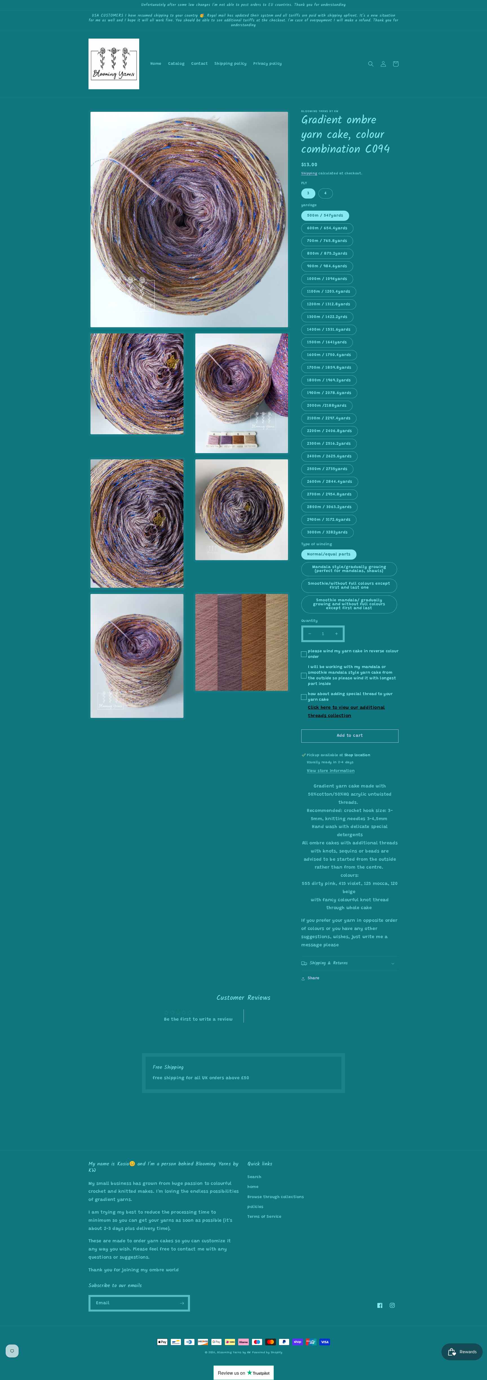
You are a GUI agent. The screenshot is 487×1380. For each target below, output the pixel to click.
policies (255, 1207)
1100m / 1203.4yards (328, 292)
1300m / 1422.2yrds (327, 317)
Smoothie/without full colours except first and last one (349, 586)
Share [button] (314, 978)
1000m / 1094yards (327, 279)
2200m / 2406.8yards (329, 431)
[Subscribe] (182, 1303)
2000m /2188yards (327, 406)
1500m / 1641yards (327, 342)
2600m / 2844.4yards (329, 482)
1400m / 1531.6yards (329, 330)
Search (254, 1177)
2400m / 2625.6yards (329, 456)
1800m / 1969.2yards (329, 380)
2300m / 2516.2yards (329, 444)
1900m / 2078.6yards (329, 393)
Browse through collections (275, 1197)
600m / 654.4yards (327, 228)
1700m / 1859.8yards (329, 368)
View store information (331, 771)
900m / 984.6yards (327, 266)
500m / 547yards (325, 216)
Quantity (309, 621)
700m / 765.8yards (327, 241)
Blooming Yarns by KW (234, 1352)
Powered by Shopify (267, 1352)
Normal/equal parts (329, 555)
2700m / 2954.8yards (329, 495)
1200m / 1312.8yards (328, 304)
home (252, 1187)
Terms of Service (264, 1217)
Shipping (309, 173)
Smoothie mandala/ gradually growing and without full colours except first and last (349, 604)
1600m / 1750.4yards (329, 355)
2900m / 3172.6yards (329, 520)
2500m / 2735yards (327, 469)
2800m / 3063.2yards (329, 507)
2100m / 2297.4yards (329, 418)
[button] (371, 64)
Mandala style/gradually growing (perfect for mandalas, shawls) (349, 569)
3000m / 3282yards (327, 533)
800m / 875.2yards (327, 254)
